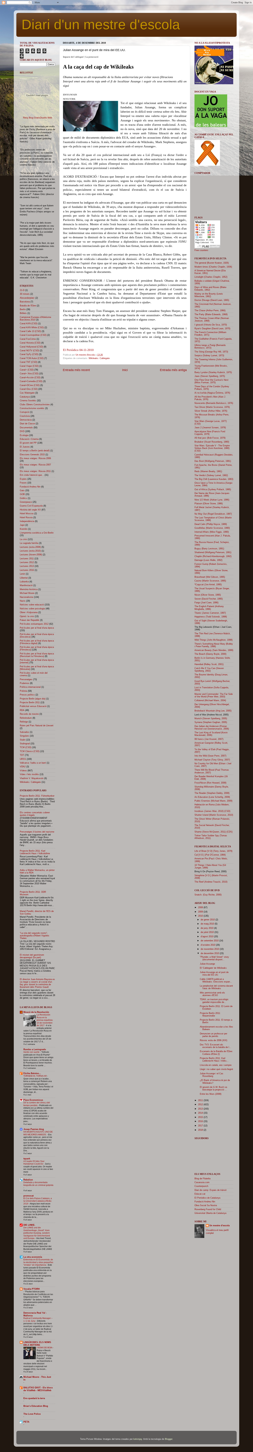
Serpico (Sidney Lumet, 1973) (209, 355)
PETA (26, 1422)
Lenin (22, 574)
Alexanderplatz (27, 298)
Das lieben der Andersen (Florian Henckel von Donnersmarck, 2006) (211, 727)
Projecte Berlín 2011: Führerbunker (37, 796)
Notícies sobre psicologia (32, 608)
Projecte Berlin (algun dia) (32, 699)
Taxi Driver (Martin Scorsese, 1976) (212, 407)
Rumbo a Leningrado (34, 1049)
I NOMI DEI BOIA (45, 1347)
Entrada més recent (76, 370)
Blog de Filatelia (202, 1178)
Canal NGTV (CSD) (29, 350)
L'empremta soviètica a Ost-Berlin (37, 533)
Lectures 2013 (27, 566)
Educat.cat (199, 1194)
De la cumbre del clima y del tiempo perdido (36, 1104)
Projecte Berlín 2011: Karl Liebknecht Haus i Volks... (214, 1059)
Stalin (22, 740)
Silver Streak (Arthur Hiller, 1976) (210, 411)
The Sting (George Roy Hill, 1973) (211, 352)
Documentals (26, 427)
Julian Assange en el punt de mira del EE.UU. (214, 973)
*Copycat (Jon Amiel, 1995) (208, 584)
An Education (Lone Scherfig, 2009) (212, 797)
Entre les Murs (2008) (210, 1094)
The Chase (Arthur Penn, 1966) (209, 310)
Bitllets (23, 313)
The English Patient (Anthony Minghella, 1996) (209, 607)
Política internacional (30, 687)
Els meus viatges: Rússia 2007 (35, 465)
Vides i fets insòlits (29, 774)
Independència (27, 521)
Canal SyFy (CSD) (29, 354)
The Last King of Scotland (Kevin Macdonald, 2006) (211, 733)
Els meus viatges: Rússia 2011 (35, 471)
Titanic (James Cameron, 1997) (210, 613)
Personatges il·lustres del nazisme (37, 832)
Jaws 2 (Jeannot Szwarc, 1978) (210, 427)
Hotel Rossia (26, 517)
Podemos (24, 683)
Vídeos (23, 770)
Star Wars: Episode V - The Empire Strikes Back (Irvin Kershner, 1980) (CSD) (212, 448)
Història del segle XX (30, 510)
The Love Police (32, 1414)
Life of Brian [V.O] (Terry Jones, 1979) (213, 851)
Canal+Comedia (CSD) (31, 381)
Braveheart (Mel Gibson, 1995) (209, 577)
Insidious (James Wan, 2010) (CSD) (212, 811)
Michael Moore (27, 593)
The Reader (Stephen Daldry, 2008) (211, 793)
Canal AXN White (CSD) (32, 327)
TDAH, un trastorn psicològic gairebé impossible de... (214, 1000)
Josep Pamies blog (33, 1129)
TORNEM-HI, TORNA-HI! (35, 1076)
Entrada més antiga (173, 370)
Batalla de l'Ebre (28, 305)
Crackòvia (25, 416)
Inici (125, 370)
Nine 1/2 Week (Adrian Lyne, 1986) (211, 500)
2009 (201, 912)
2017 (201, 1125)
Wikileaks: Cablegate (99, 358)
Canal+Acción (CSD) (30, 377)
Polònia (23, 691)
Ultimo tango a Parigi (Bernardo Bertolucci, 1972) (210, 346)
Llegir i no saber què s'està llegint (216, 1069)
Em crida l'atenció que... (32, 475)
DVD (22, 431)
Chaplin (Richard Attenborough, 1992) (212, 556)
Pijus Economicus (33, 1100)
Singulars (24, 736)
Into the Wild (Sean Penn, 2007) (210, 756)
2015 (201, 1117)
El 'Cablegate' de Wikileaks (213, 968)
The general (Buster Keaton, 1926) (211, 263)
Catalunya (25, 397)
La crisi (23, 539)
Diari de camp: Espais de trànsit (210, 1190)
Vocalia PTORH (31, 1289)
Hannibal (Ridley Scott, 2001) (209, 664)
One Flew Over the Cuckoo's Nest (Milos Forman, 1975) (211, 381)
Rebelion (28, 1180)
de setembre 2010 (210, 940)
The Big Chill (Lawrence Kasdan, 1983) (213, 479)
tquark (26, 1158)
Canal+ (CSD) (27, 370)
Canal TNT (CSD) (28, 362)
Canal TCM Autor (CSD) (32, 358)
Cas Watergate (27, 393)
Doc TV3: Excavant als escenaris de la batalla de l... (215, 1045)
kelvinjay (137, 1439)
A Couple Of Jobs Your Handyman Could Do (33, 1162)
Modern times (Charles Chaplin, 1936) (213, 267)
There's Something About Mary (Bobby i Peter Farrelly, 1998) (213, 645)
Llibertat (24, 578)
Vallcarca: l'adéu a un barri (33, 763)
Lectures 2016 (27, 570)
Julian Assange (207, 964)
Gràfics (23, 498)
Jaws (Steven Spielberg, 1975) (209, 376)
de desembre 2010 (210, 953)
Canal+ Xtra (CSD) (29, 373)
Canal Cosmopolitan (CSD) (33, 335)
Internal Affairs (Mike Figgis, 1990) (211, 532)
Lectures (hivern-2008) (31, 554)
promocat (28, 1196)
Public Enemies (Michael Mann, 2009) (213, 801)
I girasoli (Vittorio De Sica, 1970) (210, 325)
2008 (201, 907)
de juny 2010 (207, 928)
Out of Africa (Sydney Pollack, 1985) (212, 489)
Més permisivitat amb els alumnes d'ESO (212, 994)
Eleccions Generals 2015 (32, 454)
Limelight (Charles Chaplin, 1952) (210, 277)
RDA (22, 710)
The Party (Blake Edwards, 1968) (211, 314)
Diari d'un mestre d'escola (101, 24)
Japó (22, 525)
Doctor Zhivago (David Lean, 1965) (211, 300)
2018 (201, 1130)
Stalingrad (25, 743)
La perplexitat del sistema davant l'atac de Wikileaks (216, 987)
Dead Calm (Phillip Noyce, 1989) (210, 524)
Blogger (168, 1439)
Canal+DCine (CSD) (30, 385)
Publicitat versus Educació (33, 706)
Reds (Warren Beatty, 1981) (208, 471)
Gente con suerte (31, 1052)
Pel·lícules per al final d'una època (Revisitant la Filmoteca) (37, 654)
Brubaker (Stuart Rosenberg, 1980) (211, 442)
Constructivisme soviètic (32, 408)
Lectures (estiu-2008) (30, 547)
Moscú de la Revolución (36, 1012)
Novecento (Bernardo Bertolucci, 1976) (213, 403)
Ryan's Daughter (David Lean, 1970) (212, 328)
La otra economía (32, 1257)
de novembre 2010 (210, 949)
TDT (22, 755)
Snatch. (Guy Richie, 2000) (208, 895)
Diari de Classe (27, 423)
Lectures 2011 (27, 558)
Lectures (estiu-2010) (30, 551)
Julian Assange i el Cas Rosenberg (211, 1074)
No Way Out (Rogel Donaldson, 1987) (213, 514)
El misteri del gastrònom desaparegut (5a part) (32, 956)
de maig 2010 (208, 924)
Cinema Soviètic (28, 400)
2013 (201, 1109)
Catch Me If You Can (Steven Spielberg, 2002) (209, 669)
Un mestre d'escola (219, 1225)
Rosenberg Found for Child (207, 1209)
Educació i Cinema (29, 439)
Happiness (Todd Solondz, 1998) (210, 617)
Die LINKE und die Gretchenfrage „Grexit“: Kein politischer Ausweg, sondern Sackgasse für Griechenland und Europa (36, 1232)
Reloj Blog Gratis (31, 118)
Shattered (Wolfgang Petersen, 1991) (212, 552)
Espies (23, 479)
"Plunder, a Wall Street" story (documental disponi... (214, 958)
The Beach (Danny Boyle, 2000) (210, 654)
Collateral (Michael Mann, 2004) (210, 700)
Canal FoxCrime (28, 339)
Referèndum (26, 718)
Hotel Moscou (27, 513)
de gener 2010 (208, 919)
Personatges (26, 679)
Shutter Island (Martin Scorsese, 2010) (213, 815)
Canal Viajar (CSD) (29, 366)
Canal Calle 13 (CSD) (30, 331)
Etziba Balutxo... (32, 1073)
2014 (201, 1113)
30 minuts (25, 294)
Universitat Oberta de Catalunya (210, 1213)
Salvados (24, 732)
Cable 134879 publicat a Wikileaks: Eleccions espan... (216, 980)
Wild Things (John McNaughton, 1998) (213, 640)
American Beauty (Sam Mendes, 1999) (213, 650)
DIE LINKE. (29, 1225)
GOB (22, 494)
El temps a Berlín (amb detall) (35, 450)
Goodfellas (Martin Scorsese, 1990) (212, 528)
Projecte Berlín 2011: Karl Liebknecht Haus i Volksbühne (35, 852)
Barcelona (25, 302)
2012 (201, 1104)
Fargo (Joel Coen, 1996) (206, 602)
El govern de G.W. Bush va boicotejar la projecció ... (213, 1088)
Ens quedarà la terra (34, 1398)
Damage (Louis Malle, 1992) (208, 560)
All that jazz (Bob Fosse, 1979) (209, 438)
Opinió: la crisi (27, 616)
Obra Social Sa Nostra (205, 1205)
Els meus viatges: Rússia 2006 (35, 458)
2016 (201, 1121)
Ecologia (24, 435)
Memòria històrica (29, 589)
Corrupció (24, 412)
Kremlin (23, 529)
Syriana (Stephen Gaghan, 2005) (210, 722)
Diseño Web (46, 118)
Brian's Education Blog (35, 1406)
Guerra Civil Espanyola (31, 506)
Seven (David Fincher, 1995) (208, 599)
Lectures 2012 (27, 562)
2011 (201, 1100)
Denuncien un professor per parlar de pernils (213, 1034)
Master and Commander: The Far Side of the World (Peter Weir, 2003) (213, 695)
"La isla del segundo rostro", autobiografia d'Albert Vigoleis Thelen (34, 935)
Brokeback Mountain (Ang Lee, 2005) (212, 711)
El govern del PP (28, 443)
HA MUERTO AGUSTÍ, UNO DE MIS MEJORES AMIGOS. (38, 1133)
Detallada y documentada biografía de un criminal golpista (38, 1183)
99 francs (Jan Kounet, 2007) (208, 739)
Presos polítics (27, 695)
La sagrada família (29, 543)
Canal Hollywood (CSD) (31, 347)
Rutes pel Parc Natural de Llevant (36, 725)
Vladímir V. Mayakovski (32, 778)
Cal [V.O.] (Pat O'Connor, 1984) (210, 855)
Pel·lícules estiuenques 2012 (34, 624)
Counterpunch (201, 1186)
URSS (23, 759)
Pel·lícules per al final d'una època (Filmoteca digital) (37, 642)
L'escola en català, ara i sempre (215, 1065)
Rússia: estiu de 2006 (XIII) (213, 1040)
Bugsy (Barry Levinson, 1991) (209, 548)
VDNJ (23, 766)
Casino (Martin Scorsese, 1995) (210, 581)
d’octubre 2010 (208, 945)
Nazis (22, 601)
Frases (23, 483)
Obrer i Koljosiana (29, 612)
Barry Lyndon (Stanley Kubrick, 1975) (213, 372)
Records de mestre (29, 714)
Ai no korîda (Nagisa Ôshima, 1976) (212, 393)
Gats (22, 490)
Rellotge (24, 722)
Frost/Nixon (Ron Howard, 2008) (210, 783)
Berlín (23, 309)
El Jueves (25, 447)
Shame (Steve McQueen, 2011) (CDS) (213, 832)
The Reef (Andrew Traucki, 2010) (210, 882)
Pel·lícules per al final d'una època (37, 628)
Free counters (201, 250)
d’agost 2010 (207, 936)
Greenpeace (26, 502)
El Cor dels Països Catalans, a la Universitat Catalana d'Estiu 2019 (37, 1201)
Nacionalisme (26, 597)
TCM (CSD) (25, 747)
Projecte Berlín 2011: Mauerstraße (210, 1014)
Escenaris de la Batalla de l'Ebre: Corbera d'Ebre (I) (216, 1052)
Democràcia (26, 420)
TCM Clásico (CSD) (29, 751)
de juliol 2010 (207, 932)
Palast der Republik (29, 620)
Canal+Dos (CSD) (29, 389)
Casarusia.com (201, 1182)
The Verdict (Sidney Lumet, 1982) (211, 475)
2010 (201, 916)
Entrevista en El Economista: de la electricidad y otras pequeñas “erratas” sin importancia (38, 1262)
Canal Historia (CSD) (30, 343)
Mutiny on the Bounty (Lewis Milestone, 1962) (208, 295)
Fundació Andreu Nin (30, 487)
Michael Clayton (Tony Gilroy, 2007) (212, 760)
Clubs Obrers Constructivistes (35, 404)
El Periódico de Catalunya (207, 1198)
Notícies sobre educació (32, 604)
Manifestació (26, 585)
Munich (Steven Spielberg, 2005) (210, 718)
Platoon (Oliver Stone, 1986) (208, 503)
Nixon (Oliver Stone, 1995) (207, 595)
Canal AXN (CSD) (28, 323)
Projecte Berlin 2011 (30, 702)
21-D (22, 290)
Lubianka (24, 581)
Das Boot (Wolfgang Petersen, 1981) (212, 461)
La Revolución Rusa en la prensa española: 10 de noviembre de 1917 (45, 1020)
